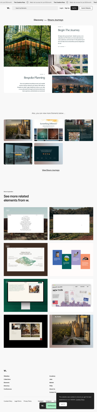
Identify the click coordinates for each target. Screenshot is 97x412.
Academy (52, 376)
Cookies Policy (8, 401)
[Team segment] (48, 153)
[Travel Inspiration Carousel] (26, 295)
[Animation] (26, 259)
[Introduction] (79, 130)
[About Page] (71, 223)
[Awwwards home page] (43, 406)
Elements (6, 382)
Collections (7, 379)
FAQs (51, 386)
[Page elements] (18, 130)
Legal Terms (17, 401)
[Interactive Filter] (26, 223)
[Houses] (26, 331)
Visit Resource (52, 405)
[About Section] (71, 259)
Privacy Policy (28, 401)
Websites (6, 376)
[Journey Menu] (48, 130)
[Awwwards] (8, 8)
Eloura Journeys (55, 20)
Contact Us (52, 392)
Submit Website (86, 8)
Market (51, 382)
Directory (6, 386)
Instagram (49, 401)
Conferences (8, 389)
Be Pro (74, 8)
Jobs (50, 379)
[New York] (71, 295)
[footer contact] (18, 153)
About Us (52, 389)
